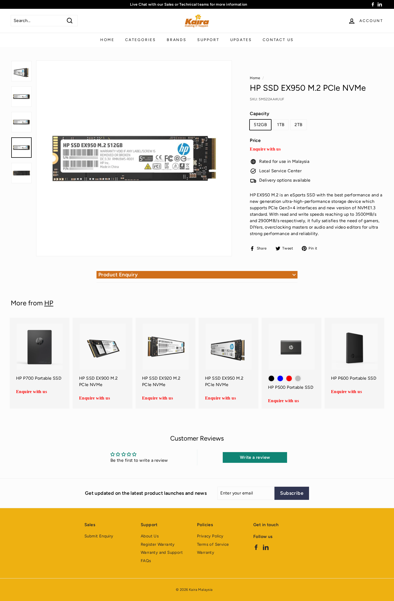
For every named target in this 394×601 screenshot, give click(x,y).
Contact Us (278, 40)
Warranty (205, 552)
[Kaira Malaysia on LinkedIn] (266, 547)
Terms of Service (213, 544)
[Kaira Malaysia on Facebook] (256, 547)
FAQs (146, 560)
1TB (280, 124)
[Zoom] (134, 158)
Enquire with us (265, 149)
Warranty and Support (162, 552)
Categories (140, 40)
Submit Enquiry (98, 536)
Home (107, 40)
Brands (177, 40)
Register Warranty (158, 544)
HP (48, 303)
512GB (260, 124)
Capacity (259, 113)
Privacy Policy (210, 536)
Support (208, 40)
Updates (241, 40)
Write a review (255, 457)
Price (255, 140)
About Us (150, 536)
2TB (298, 124)
